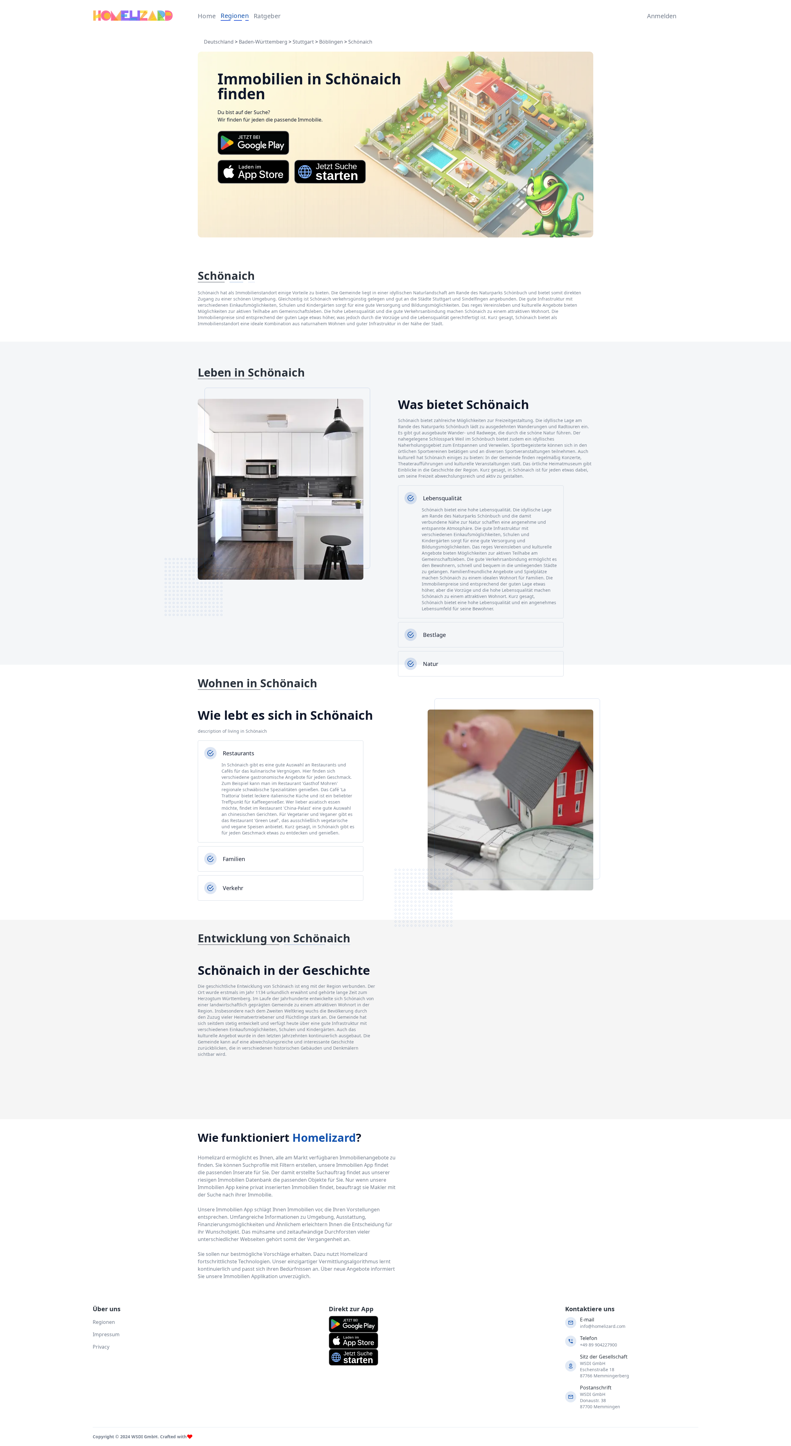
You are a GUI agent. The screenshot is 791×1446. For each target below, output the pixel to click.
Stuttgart (303, 41)
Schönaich (360, 41)
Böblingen (331, 41)
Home (207, 16)
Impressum (106, 1334)
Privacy (101, 1346)
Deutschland (219, 41)
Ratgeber (267, 16)
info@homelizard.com (602, 1326)
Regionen (235, 15)
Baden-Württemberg (263, 41)
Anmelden (660, 16)
